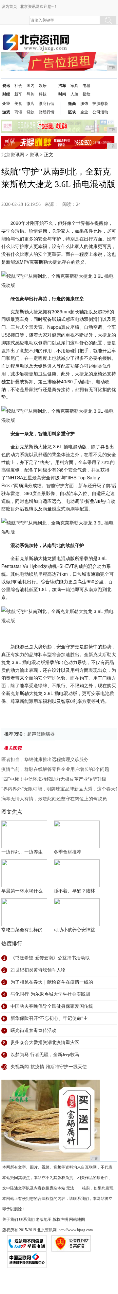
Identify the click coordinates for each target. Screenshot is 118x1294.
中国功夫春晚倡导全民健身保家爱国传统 (51, 1006)
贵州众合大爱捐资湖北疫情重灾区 (44, 1042)
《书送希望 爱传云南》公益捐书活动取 (50, 957)
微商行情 (46, 103)
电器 (86, 85)
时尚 (62, 94)
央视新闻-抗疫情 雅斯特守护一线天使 (48, 1066)
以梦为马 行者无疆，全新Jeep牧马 (44, 1054)
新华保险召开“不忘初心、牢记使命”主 (49, 1018)
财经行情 (46, 112)
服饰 (84, 103)
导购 (30, 94)
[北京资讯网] (35, 36)
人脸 (74, 94)
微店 (30, 103)
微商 (72, 103)
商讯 (18, 112)
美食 (18, 103)
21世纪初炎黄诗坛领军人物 (38, 970)
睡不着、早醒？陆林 (74, 890)
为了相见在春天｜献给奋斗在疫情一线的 (51, 982)
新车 (18, 94)
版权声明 (60, 1219)
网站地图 (77, 1219)
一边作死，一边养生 (22, 852)
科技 (43, 94)
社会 (18, 85)
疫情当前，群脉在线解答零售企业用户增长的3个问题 (55, 769)
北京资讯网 (12, 154)
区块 (72, 112)
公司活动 (100, 112)
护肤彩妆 (100, 103)
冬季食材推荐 (67, 852)
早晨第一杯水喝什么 (22, 890)
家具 (74, 85)
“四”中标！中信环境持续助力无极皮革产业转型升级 (53, 779)
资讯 (6, 85)
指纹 (86, 94)
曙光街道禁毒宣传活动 (33, 1030)
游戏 (6, 112)
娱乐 (43, 85)
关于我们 (10, 1219)
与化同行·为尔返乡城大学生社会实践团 (50, 994)
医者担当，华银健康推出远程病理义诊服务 (44, 759)
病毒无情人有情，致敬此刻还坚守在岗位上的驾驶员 (54, 798)
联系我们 (27, 1219)
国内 (30, 85)
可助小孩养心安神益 (74, 929)
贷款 (30, 112)
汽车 (62, 85)
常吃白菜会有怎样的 (22, 929)
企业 (6, 103)
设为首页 (9, 6)
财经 (6, 94)
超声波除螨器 (41, 734)
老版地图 (43, 1219)
